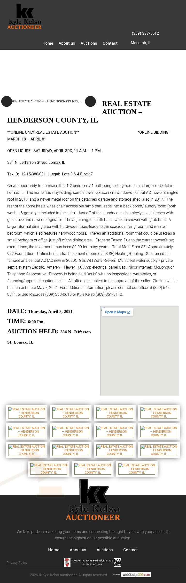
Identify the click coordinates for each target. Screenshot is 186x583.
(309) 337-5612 (145, 33)
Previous (6, 101)
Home (48, 43)
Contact (110, 43)
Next (90, 101)
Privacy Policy (17, 563)
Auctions (89, 43)
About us (67, 43)
